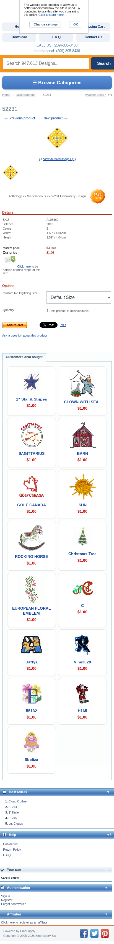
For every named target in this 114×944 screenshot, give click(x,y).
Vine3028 (82, 662)
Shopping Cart (93, 27)
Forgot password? (13, 903)
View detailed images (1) (59, 159)
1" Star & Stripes (31, 399)
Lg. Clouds (16, 823)
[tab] (24, 357)
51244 (13, 807)
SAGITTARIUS (32, 453)
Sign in (5, 896)
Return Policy (12, 849)
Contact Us (93, 37)
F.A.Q (7, 855)
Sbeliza (31, 759)
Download (19, 37)
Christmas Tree (82, 553)
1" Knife (14, 812)
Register (6, 900)
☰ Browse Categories (57, 82)
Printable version (95, 94)
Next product (55, 118)
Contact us (10, 844)
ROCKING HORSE (31, 556)
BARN (82, 453)
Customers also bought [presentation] (24, 357)
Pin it (63, 325)
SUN (83, 505)
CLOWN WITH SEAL (82, 402)
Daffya (31, 662)
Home (6, 94)
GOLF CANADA (31, 505)
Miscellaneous (25, 94)
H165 (82, 711)
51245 (13, 818)
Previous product (19, 118)
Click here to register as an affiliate (24, 922)
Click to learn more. (51, 14)
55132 (31, 711)
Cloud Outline (18, 801)
